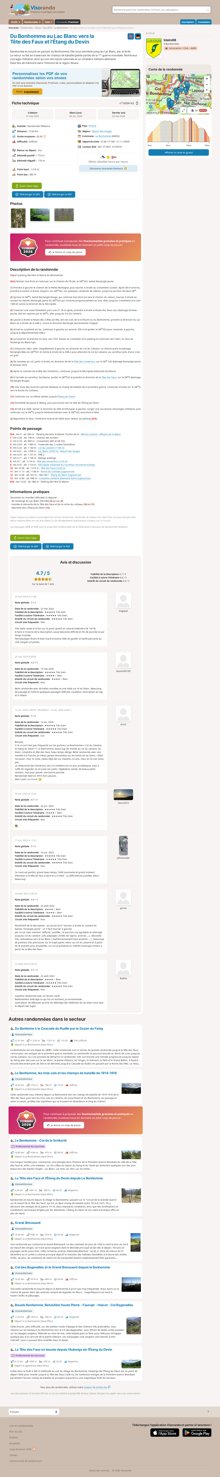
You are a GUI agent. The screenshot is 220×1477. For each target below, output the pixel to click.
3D (200, 110)
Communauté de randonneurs (25, 1460)
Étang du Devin (66, 396)
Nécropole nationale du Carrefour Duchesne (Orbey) (66, 464)
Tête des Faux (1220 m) (53, 468)
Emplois (13, 1437)
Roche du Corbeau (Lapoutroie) (57, 471)
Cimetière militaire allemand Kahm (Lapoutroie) (65, 478)
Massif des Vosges (102, 131)
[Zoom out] (207, 84)
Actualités (14, 1443)
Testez (27, 91)
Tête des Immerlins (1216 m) (52, 461)
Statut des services (99, 1470)
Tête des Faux (109, 377)
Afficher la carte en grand (179, 152)
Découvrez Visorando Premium (106, 168)
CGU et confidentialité (21, 1425)
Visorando (14, 27)
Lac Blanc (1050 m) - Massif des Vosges (59, 451)
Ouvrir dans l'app (28, 185)
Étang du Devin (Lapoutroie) (66, 474)
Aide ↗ (49, 22)
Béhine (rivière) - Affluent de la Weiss (101, 434)
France (92, 125)
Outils (14, 22)
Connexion (204, 22)
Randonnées (31, 22)
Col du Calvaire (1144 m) (51, 447)
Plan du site (15, 1431)
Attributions (152, 112)
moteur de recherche (95, 1387)
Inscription (188, 22)
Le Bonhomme (103, 136)
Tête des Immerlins (84, 361)
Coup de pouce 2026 (20, 1449)
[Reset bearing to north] (207, 90)
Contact (13, 1455)
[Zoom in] (207, 78)
